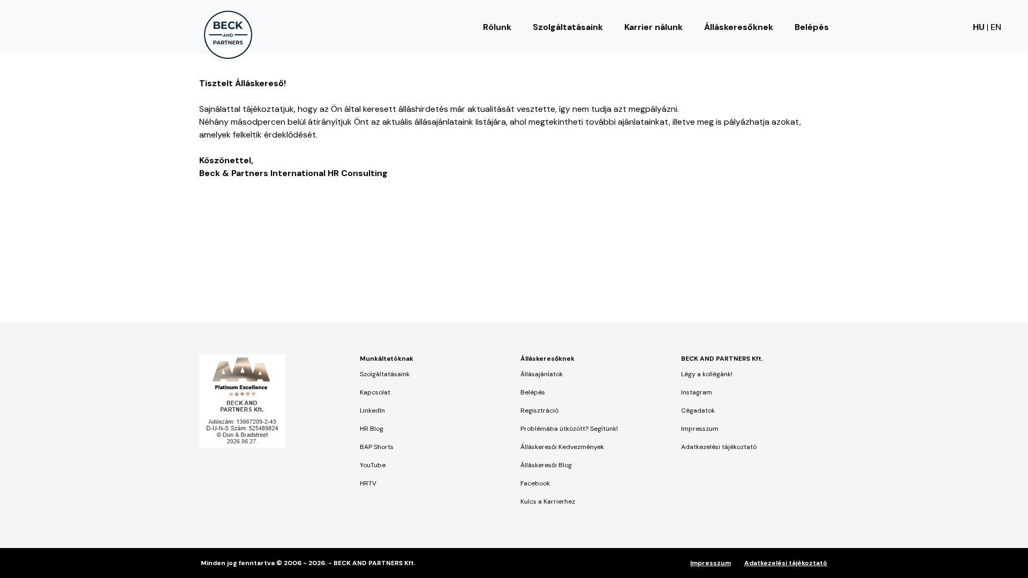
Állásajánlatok (541, 374)
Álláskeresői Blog (546, 465)
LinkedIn (372, 410)
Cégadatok (698, 410)
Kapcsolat (375, 392)
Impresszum (700, 428)
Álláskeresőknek (738, 27)
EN (996, 27)
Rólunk (497, 27)
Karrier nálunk (653, 27)
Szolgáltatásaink (568, 27)
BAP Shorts (377, 447)
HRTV (368, 483)
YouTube (373, 465)
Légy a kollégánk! (706, 374)
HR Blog (371, 428)
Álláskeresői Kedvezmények (562, 447)
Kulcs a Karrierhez (547, 501)
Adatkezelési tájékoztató (719, 447)
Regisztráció (539, 410)
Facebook (535, 483)
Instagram (696, 392)
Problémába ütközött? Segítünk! (569, 428)
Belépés (812, 27)
